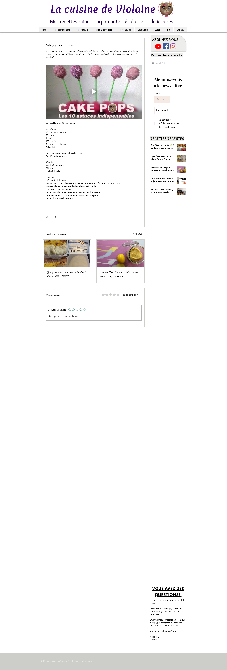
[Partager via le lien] (47, 217)
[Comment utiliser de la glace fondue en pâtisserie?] (67, 253)
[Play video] (94, 92)
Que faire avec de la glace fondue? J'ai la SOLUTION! (66, 274)
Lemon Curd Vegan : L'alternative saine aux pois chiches (119, 274)
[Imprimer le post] (54, 217)
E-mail (157, 93)
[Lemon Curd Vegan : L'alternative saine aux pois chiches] (120, 253)
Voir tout (137, 233)
